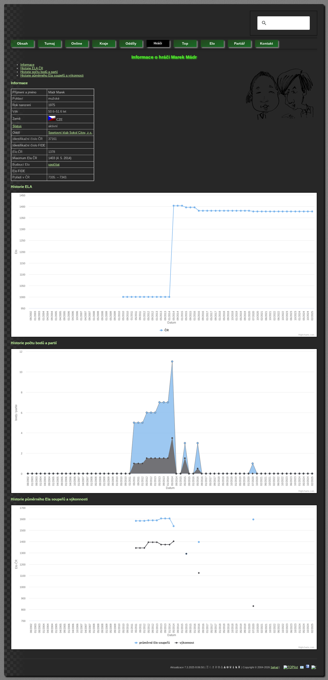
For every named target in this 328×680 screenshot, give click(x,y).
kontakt (266, 43)
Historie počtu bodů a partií (39, 72)
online (76, 43)
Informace (27, 64)
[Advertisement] (98, 21)
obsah (22, 43)
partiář (239, 43)
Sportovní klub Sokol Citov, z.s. (70, 132)
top (185, 43)
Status (17, 126)
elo (212, 43)
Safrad (274, 667)
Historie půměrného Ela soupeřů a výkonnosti (52, 75)
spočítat (54, 164)
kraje (104, 43)
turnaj (49, 43)
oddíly (131, 43)
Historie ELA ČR (31, 68)
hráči (158, 43)
